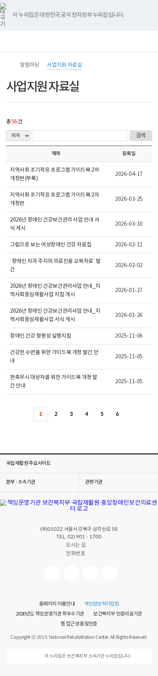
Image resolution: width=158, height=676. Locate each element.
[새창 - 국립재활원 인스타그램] (90, 573)
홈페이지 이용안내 (57, 604)
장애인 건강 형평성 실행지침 (40, 336)
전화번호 (75, 554)
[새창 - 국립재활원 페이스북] (109, 573)
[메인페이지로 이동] (79, 508)
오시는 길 (76, 545)
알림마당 (29, 65)
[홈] (10, 65)
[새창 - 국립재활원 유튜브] (52, 573)
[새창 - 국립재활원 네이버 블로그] (71, 573)
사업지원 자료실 (64, 65)
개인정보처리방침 (101, 604)
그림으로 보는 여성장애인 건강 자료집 (50, 245)
